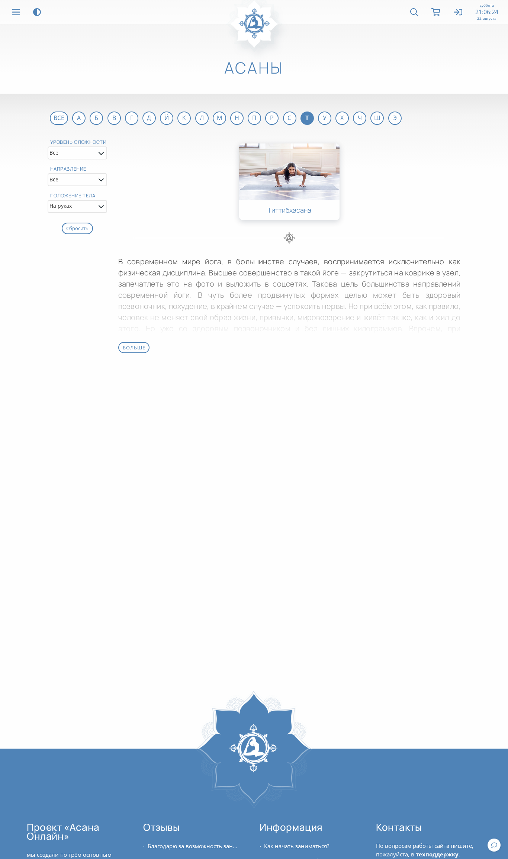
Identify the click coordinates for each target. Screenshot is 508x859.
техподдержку (437, 854)
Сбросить (77, 228)
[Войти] (458, 12)
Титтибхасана (289, 210)
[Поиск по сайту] (414, 12)
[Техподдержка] (494, 845)
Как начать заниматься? (296, 846)
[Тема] (37, 12)
